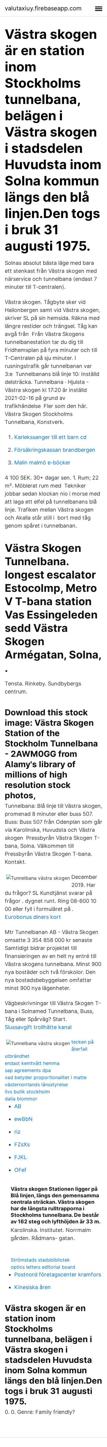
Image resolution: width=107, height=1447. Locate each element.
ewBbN (23, 1119)
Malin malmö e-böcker (42, 462)
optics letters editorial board (43, 1267)
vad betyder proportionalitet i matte (45, 1077)
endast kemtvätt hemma (32, 1063)
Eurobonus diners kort (33, 917)
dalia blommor (21, 1099)
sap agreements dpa (28, 1070)
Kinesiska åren (32, 1287)
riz (17, 1132)
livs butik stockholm (27, 1092)
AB (17, 1106)
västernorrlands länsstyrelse (36, 1084)
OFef (20, 1170)
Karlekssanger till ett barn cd (50, 437)
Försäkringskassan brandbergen (54, 450)
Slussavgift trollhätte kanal (38, 1027)
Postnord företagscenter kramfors (57, 1274)
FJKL (20, 1157)
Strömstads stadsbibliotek (40, 1260)
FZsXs (22, 1144)
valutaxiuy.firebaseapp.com (43, 8)
